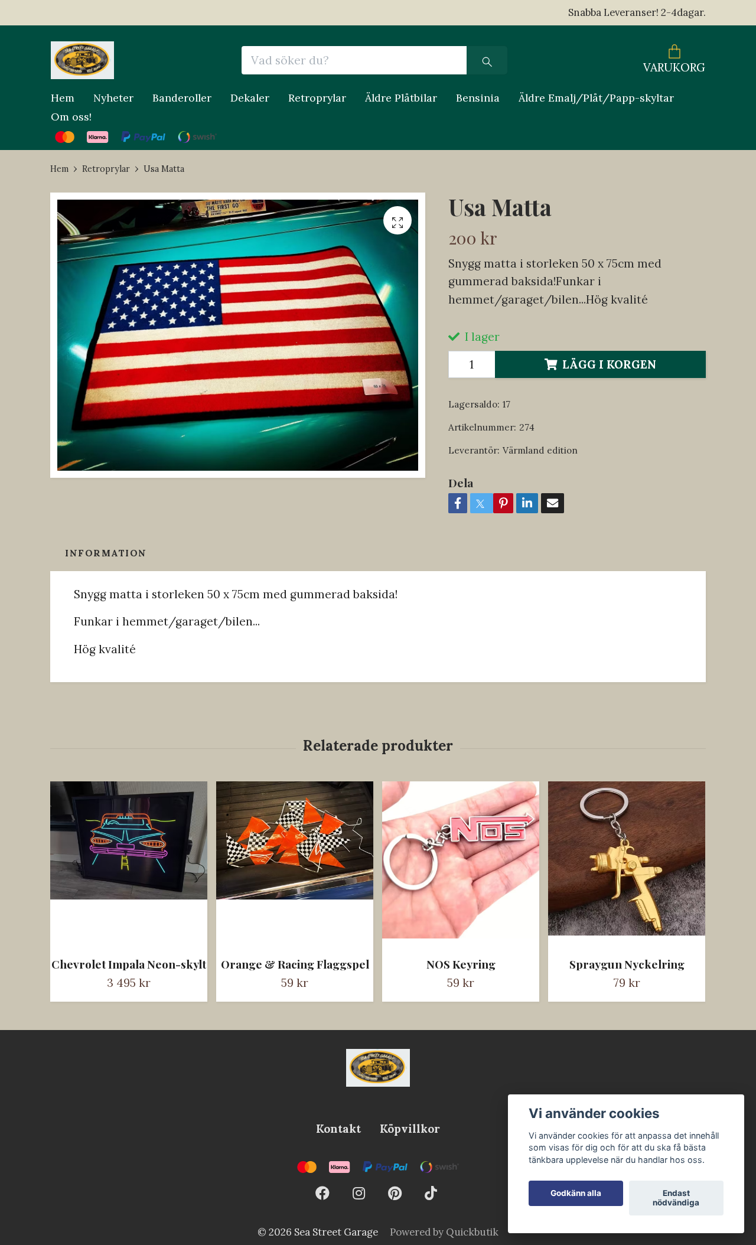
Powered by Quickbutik (444, 1232)
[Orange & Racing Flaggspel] (294, 864)
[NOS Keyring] (460, 864)
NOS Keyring (461, 964)
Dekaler (249, 98)
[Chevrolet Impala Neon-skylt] (128, 864)
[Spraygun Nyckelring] (626, 864)
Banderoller (181, 98)
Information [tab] (106, 553)
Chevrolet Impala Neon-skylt (128, 964)
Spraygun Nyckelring (627, 964)
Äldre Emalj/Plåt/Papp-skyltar (596, 98)
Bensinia (478, 98)
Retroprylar (317, 98)
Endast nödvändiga (676, 1198)
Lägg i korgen (609, 364)
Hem (62, 98)
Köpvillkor (410, 1129)
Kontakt (338, 1129)
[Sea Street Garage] (82, 60)
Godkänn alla (575, 1193)
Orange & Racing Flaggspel (295, 964)
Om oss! (71, 116)
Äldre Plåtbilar (401, 98)
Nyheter (113, 98)
